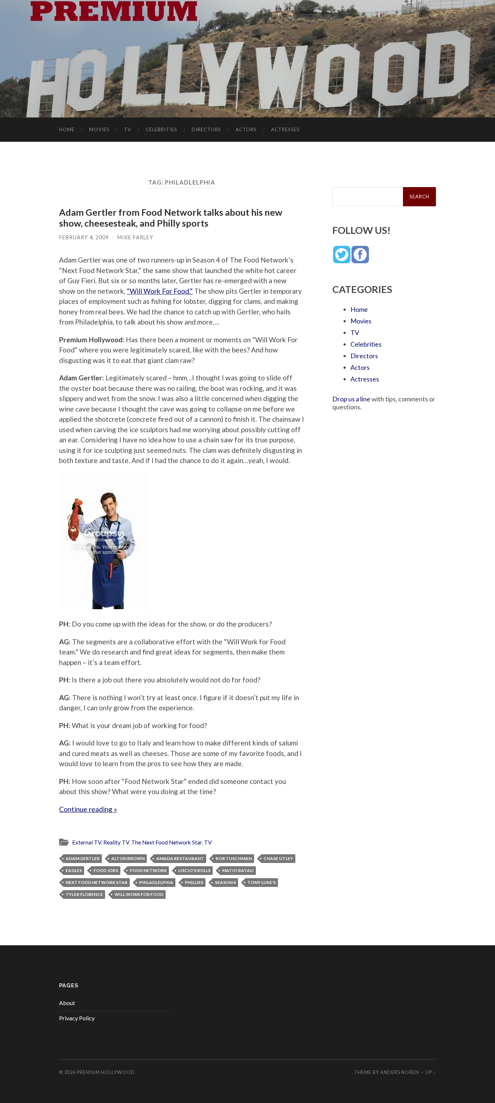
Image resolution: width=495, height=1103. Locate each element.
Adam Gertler (83, 858)
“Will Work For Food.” (160, 291)
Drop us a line (351, 399)
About (67, 1002)
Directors (206, 129)
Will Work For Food (139, 894)
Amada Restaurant (180, 858)
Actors (246, 129)
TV (127, 129)
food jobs (105, 870)
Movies (99, 129)
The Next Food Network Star (166, 842)
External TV (86, 842)
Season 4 (225, 882)
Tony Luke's (262, 882)
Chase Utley (278, 858)
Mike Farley (135, 237)
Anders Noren (399, 1072)
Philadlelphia (156, 882)
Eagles (74, 870)
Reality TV (116, 842)
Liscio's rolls (194, 870)
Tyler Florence (84, 894)
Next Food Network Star (97, 882)
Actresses (285, 129)
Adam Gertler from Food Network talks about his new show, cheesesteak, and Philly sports (170, 217)
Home (67, 129)
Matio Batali (238, 870)
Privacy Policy (77, 1018)
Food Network (148, 870)
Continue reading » (88, 809)
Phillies (194, 882)
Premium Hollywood (106, 1072)
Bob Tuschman (234, 858)
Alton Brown (128, 858)
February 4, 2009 (84, 237)
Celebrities (161, 129)
